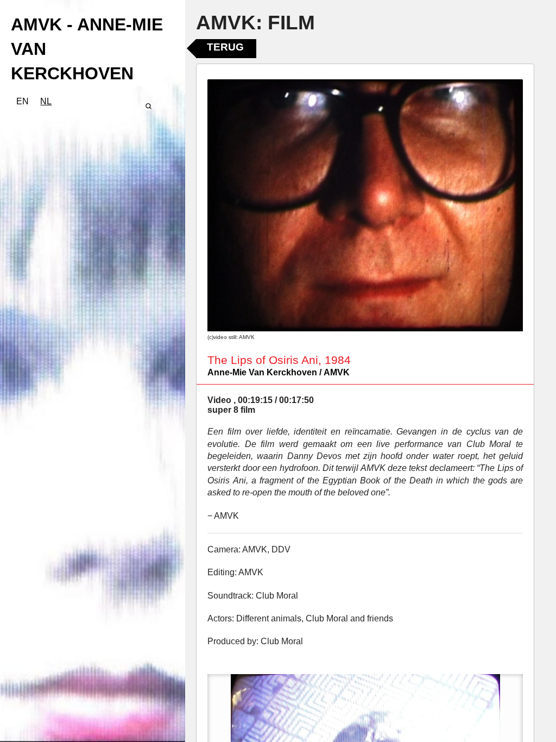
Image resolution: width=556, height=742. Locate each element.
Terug (225, 47)
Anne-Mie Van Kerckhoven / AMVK (278, 372)
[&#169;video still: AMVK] (365, 205)
